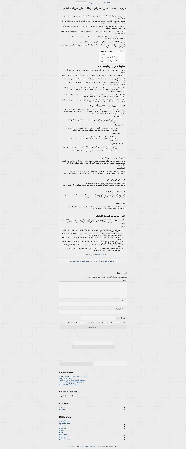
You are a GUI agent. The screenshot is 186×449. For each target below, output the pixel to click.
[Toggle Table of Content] (121, 51)
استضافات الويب (64, 421)
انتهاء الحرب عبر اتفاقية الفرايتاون (110, 61)
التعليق (124, 280)
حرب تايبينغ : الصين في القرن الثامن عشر (80, 261)
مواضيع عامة (96, 254)
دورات (61, 432)
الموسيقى (62, 426)
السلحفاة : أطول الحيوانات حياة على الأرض (72, 380)
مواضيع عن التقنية (64, 439)
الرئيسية (103, 3)
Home (109, 3)
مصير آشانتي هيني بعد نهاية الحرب (112, 58)
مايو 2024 (62, 409)
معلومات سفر (63, 436)
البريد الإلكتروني (121, 309)
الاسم (124, 301)
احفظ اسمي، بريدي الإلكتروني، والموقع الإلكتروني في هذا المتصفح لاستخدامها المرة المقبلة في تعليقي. (93, 322)
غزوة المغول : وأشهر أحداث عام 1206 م (105, 261)
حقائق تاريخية (104, 254)
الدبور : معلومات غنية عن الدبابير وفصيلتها (71, 382)
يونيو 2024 (62, 407)
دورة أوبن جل (63, 434)
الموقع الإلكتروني (121, 318)
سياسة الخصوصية (94, 3)
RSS (116, 446)
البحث (61, 361)
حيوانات (61, 430)
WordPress (71, 446)
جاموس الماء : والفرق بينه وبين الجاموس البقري (73, 376)
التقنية (61, 425)
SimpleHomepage (89, 446)
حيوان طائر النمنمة (65, 378)
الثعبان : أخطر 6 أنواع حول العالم (69, 384)
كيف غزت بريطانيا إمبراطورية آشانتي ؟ (112, 57)
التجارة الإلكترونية (64, 423)
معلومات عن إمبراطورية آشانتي (110, 54)
